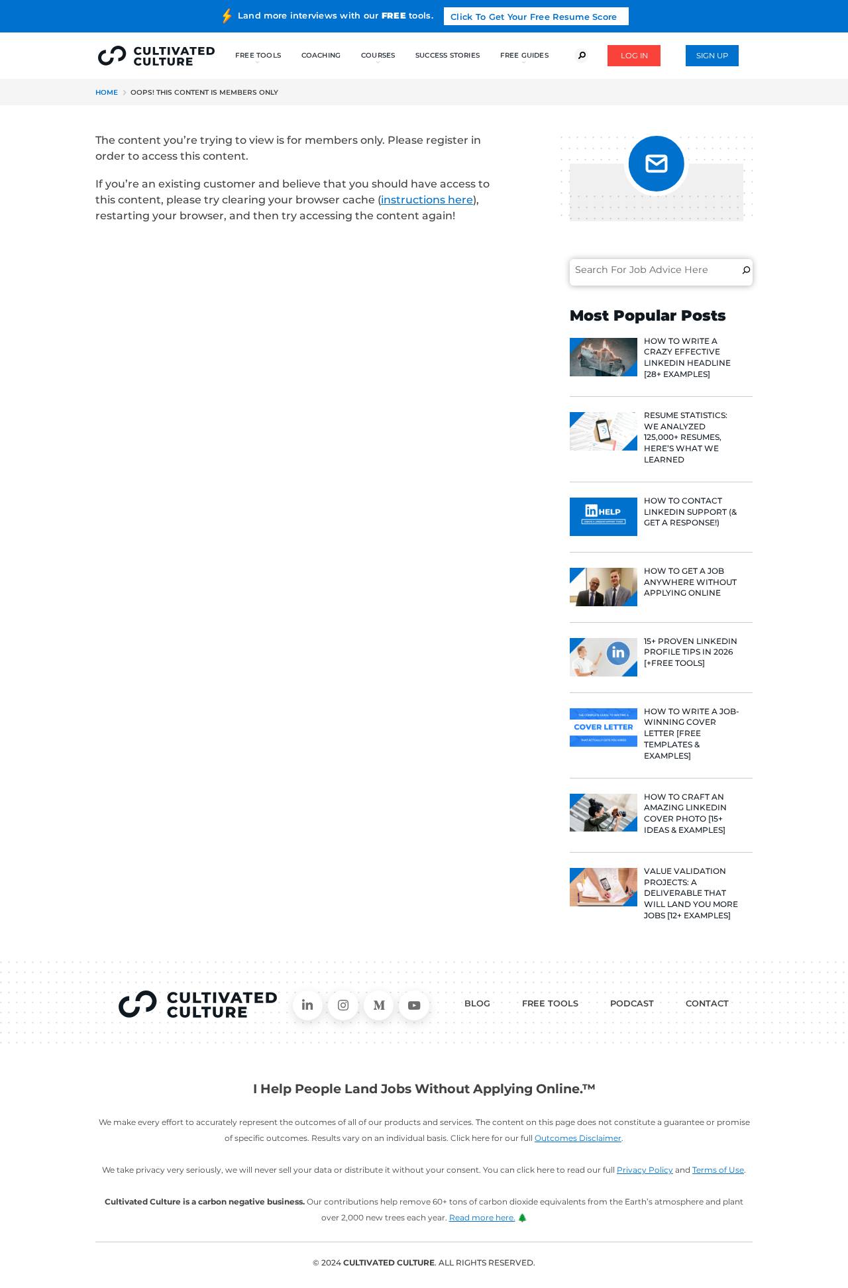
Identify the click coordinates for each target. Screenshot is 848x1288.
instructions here (427, 199)
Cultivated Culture (198, 1004)
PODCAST (632, 1003)
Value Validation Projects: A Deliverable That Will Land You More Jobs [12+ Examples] (691, 893)
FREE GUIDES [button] (524, 55)
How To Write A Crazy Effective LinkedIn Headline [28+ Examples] (687, 357)
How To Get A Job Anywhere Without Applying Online (690, 582)
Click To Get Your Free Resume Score (533, 17)
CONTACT (707, 1003)
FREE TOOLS (550, 1003)
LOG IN (634, 55)
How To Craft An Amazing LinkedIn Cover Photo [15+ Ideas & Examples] (685, 813)
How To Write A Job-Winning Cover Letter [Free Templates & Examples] (691, 733)
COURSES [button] (378, 55)
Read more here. (482, 1217)
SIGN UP (712, 55)
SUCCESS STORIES (447, 55)
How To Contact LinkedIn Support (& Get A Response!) (690, 512)
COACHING (321, 55)
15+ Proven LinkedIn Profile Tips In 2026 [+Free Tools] (690, 652)
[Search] (746, 269)
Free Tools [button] (258, 55)
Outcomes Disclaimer (578, 1138)
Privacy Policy (645, 1170)
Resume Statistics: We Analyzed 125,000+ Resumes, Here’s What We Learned (685, 437)
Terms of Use (718, 1170)
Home (106, 92)
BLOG (477, 1003)
